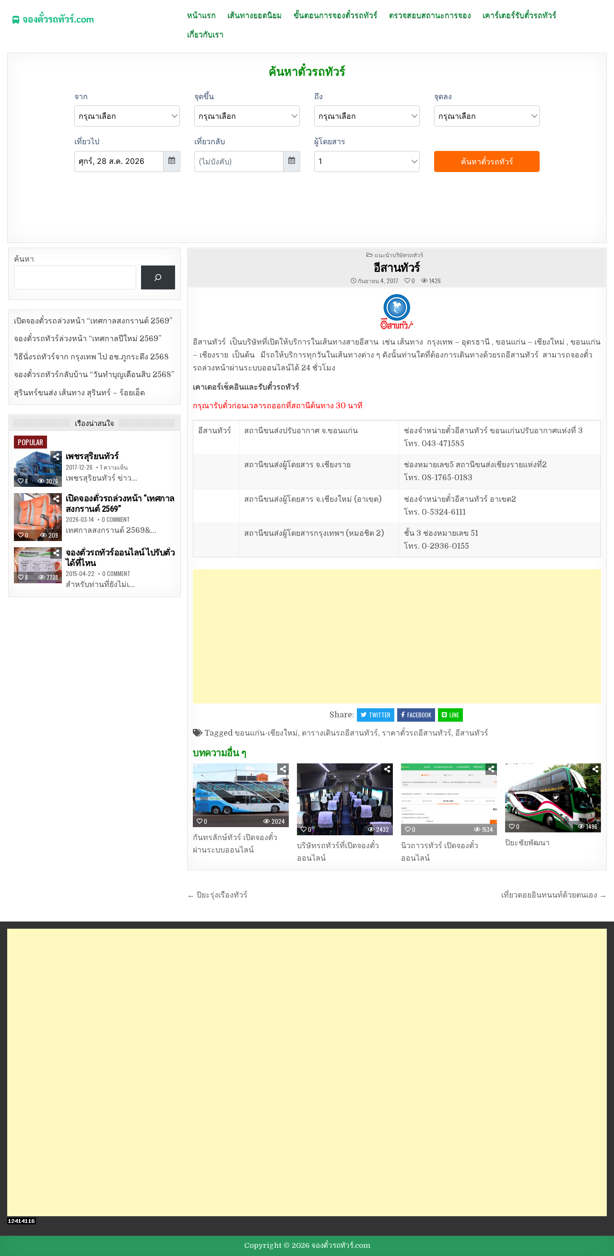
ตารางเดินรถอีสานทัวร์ (340, 733)
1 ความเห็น (114, 467)
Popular (30, 442)
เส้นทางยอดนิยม (254, 14)
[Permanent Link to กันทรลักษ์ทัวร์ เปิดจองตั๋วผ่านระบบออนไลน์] (241, 795)
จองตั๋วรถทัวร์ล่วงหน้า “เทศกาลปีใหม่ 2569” (88, 338)
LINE (454, 715)
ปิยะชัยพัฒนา (527, 843)
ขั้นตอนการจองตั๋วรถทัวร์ (336, 14)
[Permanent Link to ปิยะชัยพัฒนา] (553, 797)
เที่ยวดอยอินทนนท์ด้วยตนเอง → (554, 895)
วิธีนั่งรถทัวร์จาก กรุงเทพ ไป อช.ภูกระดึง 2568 (91, 357)
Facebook (419, 715)
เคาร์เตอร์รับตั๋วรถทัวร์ (519, 14)
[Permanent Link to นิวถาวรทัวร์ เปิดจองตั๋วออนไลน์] (449, 799)
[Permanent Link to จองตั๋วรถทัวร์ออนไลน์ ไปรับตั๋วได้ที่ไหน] (38, 565)
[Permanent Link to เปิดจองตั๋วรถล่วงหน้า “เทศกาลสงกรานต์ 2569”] (38, 517)
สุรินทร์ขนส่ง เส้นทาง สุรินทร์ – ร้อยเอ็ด (79, 393)
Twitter (379, 715)
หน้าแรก (201, 14)
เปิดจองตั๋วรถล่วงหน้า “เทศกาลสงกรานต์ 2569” (93, 321)
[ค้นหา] (158, 277)
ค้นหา (24, 259)
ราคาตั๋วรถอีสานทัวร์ (416, 733)
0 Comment (116, 519)
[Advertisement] (397, 636)
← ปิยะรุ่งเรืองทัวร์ (217, 895)
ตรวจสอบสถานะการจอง (430, 14)
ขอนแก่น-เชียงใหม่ (266, 733)
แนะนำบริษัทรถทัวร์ (399, 255)
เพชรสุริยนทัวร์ (92, 456)
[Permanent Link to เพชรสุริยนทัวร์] (38, 469)
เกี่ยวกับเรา (205, 33)
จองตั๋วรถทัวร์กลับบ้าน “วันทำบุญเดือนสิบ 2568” (94, 374)
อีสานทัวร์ (397, 267)
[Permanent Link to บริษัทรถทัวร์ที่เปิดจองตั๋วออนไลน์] (345, 799)
